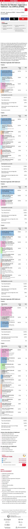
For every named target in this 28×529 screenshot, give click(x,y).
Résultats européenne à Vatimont (9, 440)
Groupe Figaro (24, 512)
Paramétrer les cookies (5, 512)
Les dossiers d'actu (7, 462)
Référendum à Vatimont (7, 444)
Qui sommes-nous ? (5, 510)
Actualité (5, 458)
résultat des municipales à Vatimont (13, 46)
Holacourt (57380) (20, 12)
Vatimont (17, 29)
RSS (10, 511)
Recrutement (14, 511)
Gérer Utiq (12, 512)
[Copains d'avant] (7, 525)
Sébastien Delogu (6, 480)
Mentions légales (18, 512)
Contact (24, 510)
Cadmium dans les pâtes (7, 485)
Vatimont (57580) (6, 448)
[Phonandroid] (20, 527)
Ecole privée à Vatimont (7, 449)
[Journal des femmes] (7, 519)
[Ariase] (7, 527)
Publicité (21, 510)
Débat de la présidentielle (7, 473)
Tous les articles (6, 511)
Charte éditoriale (16, 510)
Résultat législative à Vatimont (8, 439)
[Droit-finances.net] (20, 522)
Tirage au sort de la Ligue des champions (11, 478)
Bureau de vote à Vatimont (8, 434)
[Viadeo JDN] (20, 525)
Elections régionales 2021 (8, 3)
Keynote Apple (5, 481)
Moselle (23, 3)
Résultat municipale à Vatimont (9, 442)
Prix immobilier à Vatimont (8, 451)
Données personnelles (21, 511)
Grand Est (18, 3)
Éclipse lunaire (5, 477)
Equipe (11, 510)
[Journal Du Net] (7, 522)
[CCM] (20, 519)
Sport (4, 460)
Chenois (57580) (4, 13)
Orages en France (6, 475)
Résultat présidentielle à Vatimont (9, 437)
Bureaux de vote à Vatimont (20, 28)
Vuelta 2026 (4, 483)
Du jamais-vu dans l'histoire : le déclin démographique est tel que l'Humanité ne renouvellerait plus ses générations (14, 493)
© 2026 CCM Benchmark (14, 513)
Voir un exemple (22, 458)
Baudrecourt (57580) (10, 12)
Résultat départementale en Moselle (10, 435)
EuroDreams (5, 486)
